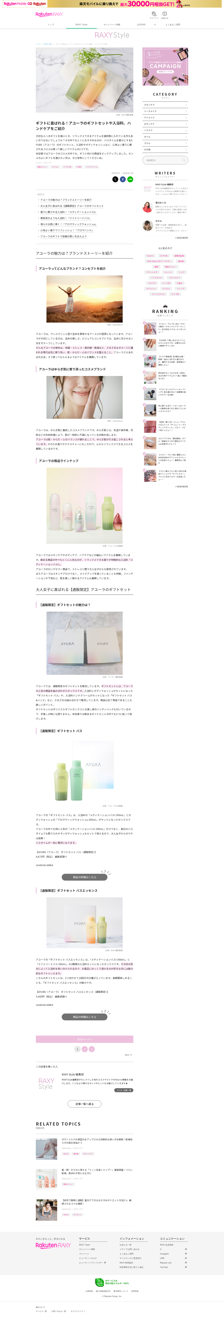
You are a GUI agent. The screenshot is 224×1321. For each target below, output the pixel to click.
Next (128, 1054)
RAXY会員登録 (166, 1245)
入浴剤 (78, 167)
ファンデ (180, 288)
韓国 (156, 266)
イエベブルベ (174, 277)
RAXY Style (81, 24)
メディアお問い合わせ (129, 1249)
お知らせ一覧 (126, 1245)
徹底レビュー (42, 167)
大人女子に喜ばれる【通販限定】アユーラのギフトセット (72, 206)
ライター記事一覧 (124, 1090)
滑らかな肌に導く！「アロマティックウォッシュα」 (69, 224)
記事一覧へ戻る (85, 1104)
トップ (51, 24)
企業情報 (89, 1291)
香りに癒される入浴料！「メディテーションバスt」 (68, 212)
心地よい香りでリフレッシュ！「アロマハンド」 (67, 230)
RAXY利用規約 (126, 1263)
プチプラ (152, 283)
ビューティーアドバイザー (91, 1263)
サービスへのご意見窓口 (130, 1258)
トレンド (168, 272)
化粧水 (179, 283)
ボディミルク (88, 1153)
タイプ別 (175, 294)
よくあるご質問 (173, 24)
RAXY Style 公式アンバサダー (159, 261)
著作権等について (121, 1291)
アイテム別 (67, 167)
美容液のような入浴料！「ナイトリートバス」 (66, 218)
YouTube (164, 1267)
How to (66, 1153)
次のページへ (84, 1039)
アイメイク (149, 117)
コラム (147, 143)
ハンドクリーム (91, 167)
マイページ (84, 1254)
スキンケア (149, 104)
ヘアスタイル (156, 277)
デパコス (55, 167)
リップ (181, 272)
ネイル (147, 136)
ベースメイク (150, 111)
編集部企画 (179, 255)
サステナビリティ (78, 1311)
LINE (162, 1258)
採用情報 (135, 1291)
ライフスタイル (158, 294)
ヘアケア (148, 130)
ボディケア (48, 163)
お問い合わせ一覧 (58, 1311)
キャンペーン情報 (112, 24)
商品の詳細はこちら (84, 877)
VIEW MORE (181, 237)
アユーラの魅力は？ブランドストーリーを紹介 (66, 200)
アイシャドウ (152, 272)
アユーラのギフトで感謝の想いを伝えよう (63, 236)
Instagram (164, 1254)
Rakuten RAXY (49, 14)
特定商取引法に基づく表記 (131, 1267)
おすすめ (164, 255)
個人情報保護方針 (103, 1291)
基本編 (76, 1153)
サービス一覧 (41, 1311)
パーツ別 (166, 283)
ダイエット (77, 1214)
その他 (147, 149)
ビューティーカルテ (88, 1258)
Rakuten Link (166, 1263)
